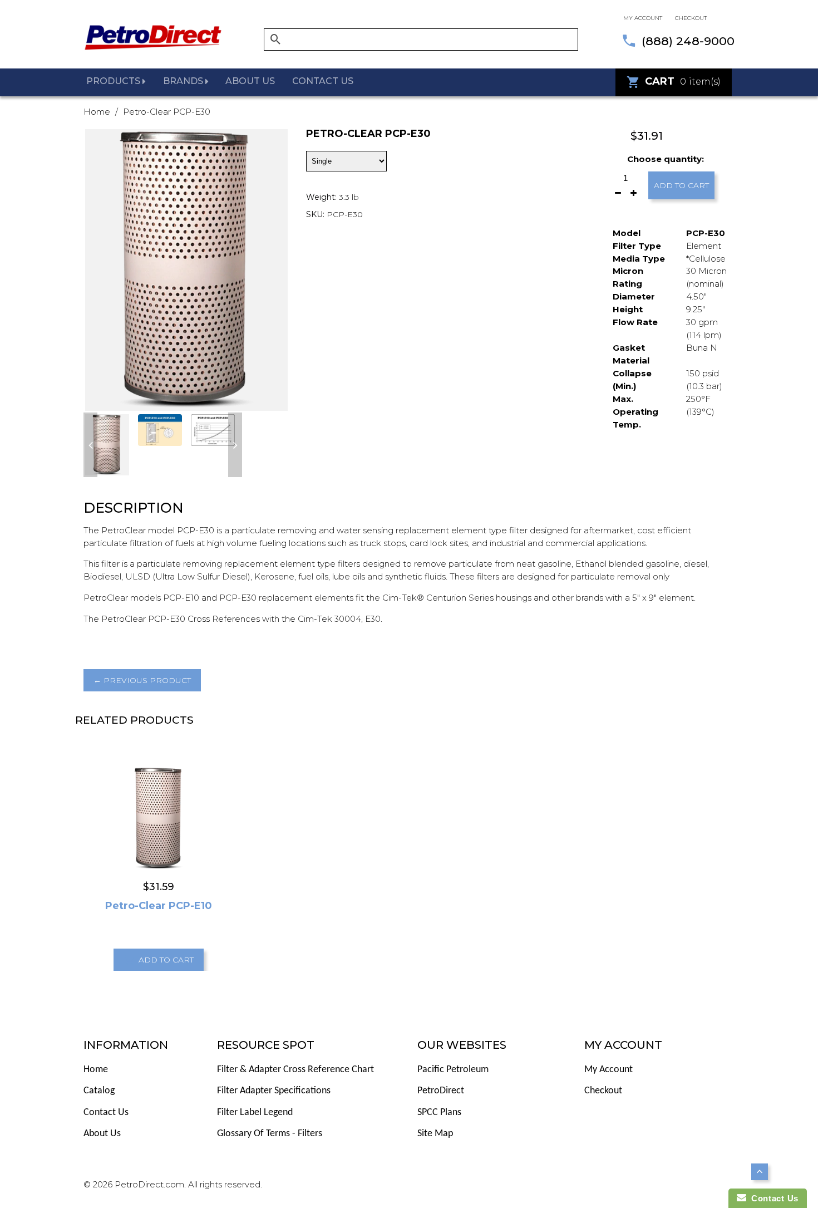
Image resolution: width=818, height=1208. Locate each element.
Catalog (99, 1091)
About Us (102, 1133)
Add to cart (681, 185)
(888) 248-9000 (688, 41)
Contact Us (106, 1112)
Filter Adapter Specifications (274, 1091)
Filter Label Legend (255, 1112)
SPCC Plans (439, 1112)
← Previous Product (142, 680)
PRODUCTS (114, 81)
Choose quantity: (665, 159)
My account (642, 18)
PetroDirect (440, 1091)
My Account (608, 1069)
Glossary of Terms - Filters (269, 1133)
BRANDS (184, 81)
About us (250, 81)
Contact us (322, 81)
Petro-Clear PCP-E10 (158, 906)
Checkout (691, 18)
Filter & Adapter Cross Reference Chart (295, 1069)
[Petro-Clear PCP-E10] (159, 817)
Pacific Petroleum (453, 1069)
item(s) (683, 81)
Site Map (435, 1133)
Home (96, 111)
